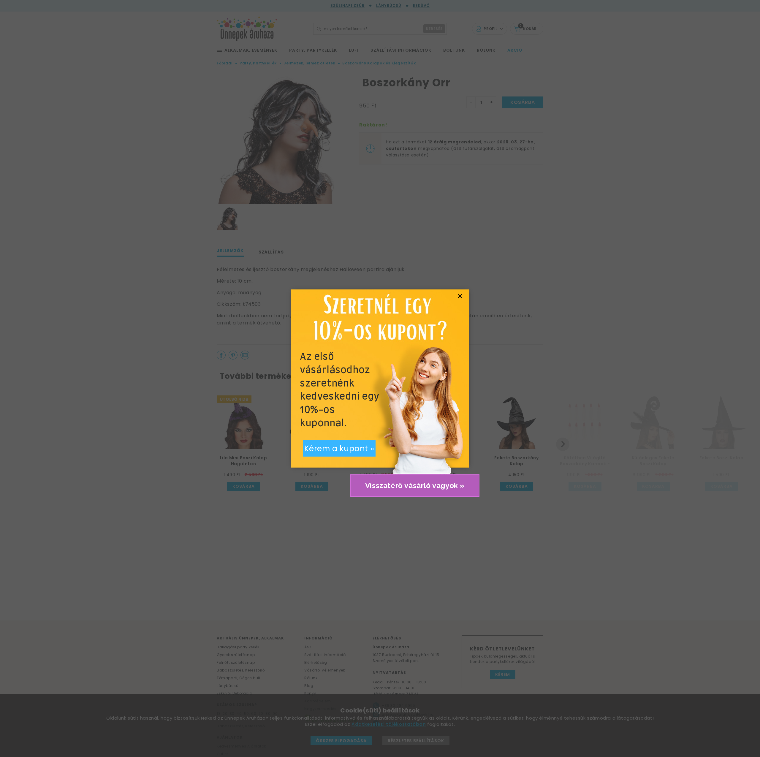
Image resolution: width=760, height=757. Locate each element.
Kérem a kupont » (339, 448)
